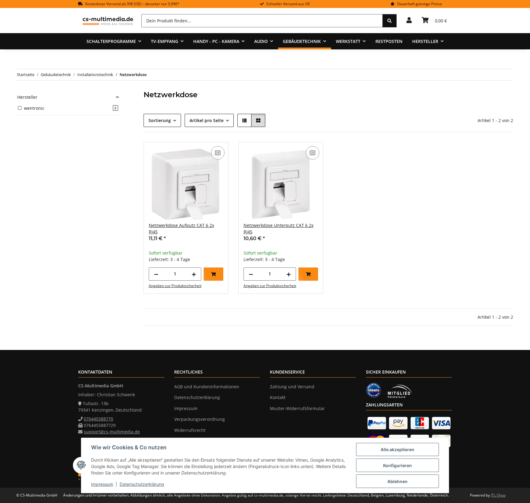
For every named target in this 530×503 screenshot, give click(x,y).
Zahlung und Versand (292, 387)
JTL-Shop (498, 495)
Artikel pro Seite (207, 120)
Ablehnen (397, 481)
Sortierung (159, 120)
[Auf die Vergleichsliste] (218, 152)
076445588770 (98, 419)
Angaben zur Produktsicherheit (175, 285)
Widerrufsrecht (189, 430)
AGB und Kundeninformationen (206, 387)
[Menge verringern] (156, 274)
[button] (409, 20)
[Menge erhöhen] (194, 274)
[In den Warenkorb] (213, 274)
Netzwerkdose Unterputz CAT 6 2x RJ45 (278, 228)
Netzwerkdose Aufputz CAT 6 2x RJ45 (181, 228)
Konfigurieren (397, 465)
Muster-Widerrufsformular (297, 408)
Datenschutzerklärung (142, 484)
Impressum (102, 484)
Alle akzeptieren (397, 449)
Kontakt (278, 397)
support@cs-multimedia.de (112, 432)
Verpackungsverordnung (199, 419)
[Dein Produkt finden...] (389, 20)
